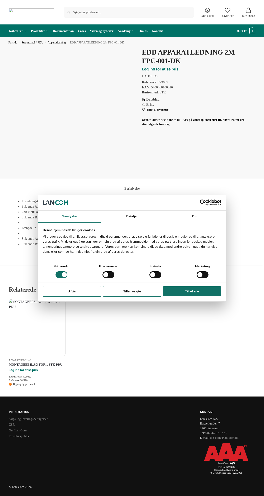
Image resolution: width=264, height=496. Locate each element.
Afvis (72, 291)
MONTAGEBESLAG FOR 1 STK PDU (35, 364)
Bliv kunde (248, 15)
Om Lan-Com (18, 430)
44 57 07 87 (219, 433)
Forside (12, 42)
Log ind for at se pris (160, 69)
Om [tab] (194, 216)
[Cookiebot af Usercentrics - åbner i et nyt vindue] (203, 202)
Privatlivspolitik (19, 436)
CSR (12, 424)
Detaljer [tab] (132, 216)
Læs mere (37, 392)
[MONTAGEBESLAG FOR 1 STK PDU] (37, 327)
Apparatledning (57, 42)
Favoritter (228, 15)
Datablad (152, 99)
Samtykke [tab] (69, 216)
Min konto (207, 15)
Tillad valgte (132, 291)
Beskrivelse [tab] (132, 188)
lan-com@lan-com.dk (224, 437)
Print (150, 104)
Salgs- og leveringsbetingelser (28, 419)
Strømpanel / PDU (32, 42)
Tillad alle (192, 291)
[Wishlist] (59, 305)
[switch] (108, 274)
